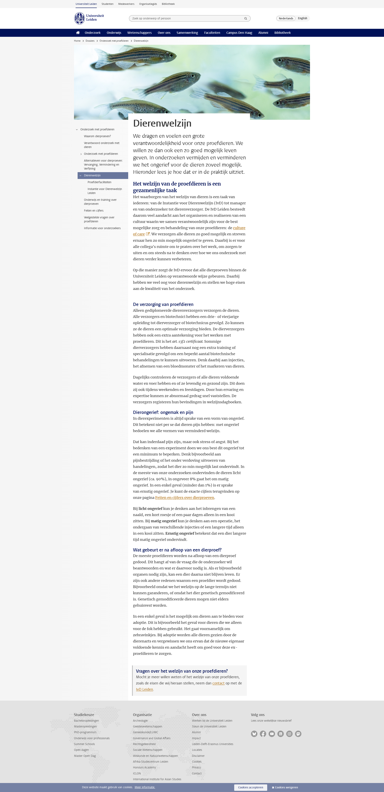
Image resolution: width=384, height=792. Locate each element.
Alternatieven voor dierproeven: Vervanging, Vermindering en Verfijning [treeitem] (103, 165)
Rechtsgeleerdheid (144, 744)
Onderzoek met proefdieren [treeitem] (97, 129)
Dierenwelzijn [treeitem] (92, 175)
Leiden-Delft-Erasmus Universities (212, 744)
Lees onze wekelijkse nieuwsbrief (271, 721)
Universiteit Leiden (86, 4)
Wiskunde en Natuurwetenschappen (155, 756)
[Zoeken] (246, 18)
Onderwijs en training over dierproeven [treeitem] (100, 202)
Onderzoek (93, 33)
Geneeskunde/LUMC (145, 732)
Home (77, 40)
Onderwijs (114, 33)
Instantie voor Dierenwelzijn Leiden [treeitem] (105, 191)
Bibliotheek (168, 4)
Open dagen (81, 750)
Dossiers (90, 40)
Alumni (263, 33)
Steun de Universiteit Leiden (209, 726)
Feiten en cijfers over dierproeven (184, 497)
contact (218, 683)
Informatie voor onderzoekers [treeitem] (102, 228)
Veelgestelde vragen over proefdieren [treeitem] (99, 219)
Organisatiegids (148, 4)
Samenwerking (187, 33)
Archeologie (140, 721)
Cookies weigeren (286, 787)
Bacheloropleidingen (86, 721)
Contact (197, 773)
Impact (196, 738)
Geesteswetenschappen (147, 726)
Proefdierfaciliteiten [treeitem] (99, 182)
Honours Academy (144, 767)
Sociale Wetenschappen (147, 750)
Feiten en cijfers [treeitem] (93, 211)
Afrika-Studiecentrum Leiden (150, 762)
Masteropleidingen (85, 726)
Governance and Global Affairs (151, 738)
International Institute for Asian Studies (157, 779)
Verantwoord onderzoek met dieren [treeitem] (101, 145)
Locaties (197, 750)
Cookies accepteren (250, 787)
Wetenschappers (139, 33)
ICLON (137, 773)
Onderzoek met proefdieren (114, 40)
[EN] (302, 18)
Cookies (196, 762)
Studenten (107, 4)
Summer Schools (84, 744)
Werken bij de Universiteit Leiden (212, 721)
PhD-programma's (85, 732)
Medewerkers (126, 4)
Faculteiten (212, 33)
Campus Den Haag (239, 33)
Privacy (196, 767)
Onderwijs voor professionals (92, 738)
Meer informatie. (145, 787)
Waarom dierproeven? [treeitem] (97, 136)
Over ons (164, 33)
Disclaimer (198, 756)
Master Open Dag (85, 756)
